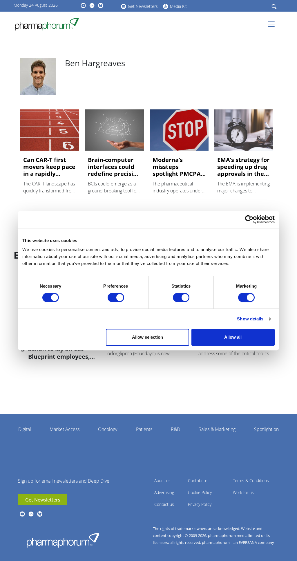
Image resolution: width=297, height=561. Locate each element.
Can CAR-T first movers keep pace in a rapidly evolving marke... (49, 166)
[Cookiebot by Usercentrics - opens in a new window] (249, 219)
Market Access (64, 429)
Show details (250, 318)
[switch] (116, 297)
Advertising (164, 492)
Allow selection (147, 337)
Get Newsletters (143, 6)
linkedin (92, 5)
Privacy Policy (199, 504)
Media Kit (178, 6)
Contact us (164, 504)
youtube (83, 5)
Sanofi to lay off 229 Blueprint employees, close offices (59, 356)
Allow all (233, 337)
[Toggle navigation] (273, 24)
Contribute (197, 480)
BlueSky (101, 5)
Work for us (243, 492)
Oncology (107, 429)
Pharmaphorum (63, 540)
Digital (24, 429)
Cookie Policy (200, 492)
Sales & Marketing (217, 429)
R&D (175, 429)
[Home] (49, 24)
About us (162, 480)
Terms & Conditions (251, 480)
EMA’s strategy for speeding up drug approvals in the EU (243, 166)
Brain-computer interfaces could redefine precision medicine (114, 166)
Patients (144, 429)
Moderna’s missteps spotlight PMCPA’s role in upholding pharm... (179, 166)
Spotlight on (266, 429)
